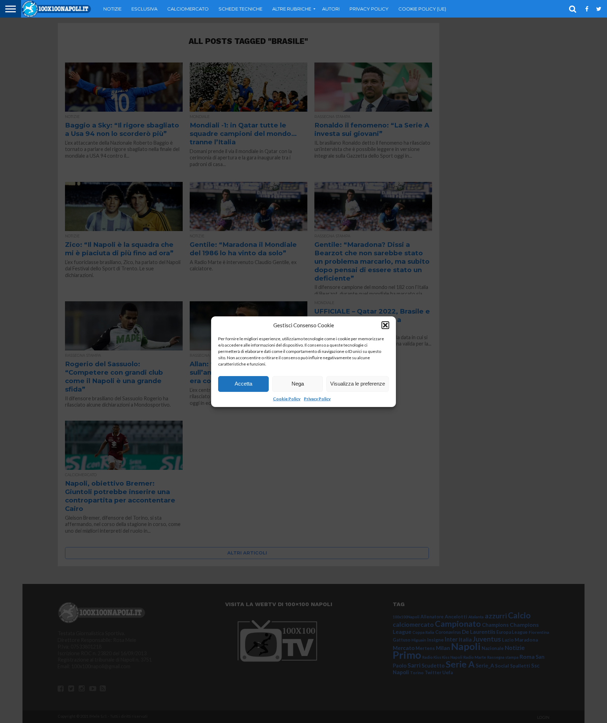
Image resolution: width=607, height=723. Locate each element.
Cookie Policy (286, 398)
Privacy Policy (317, 398)
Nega (298, 384)
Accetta (243, 384)
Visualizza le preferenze (357, 384)
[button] (385, 325)
